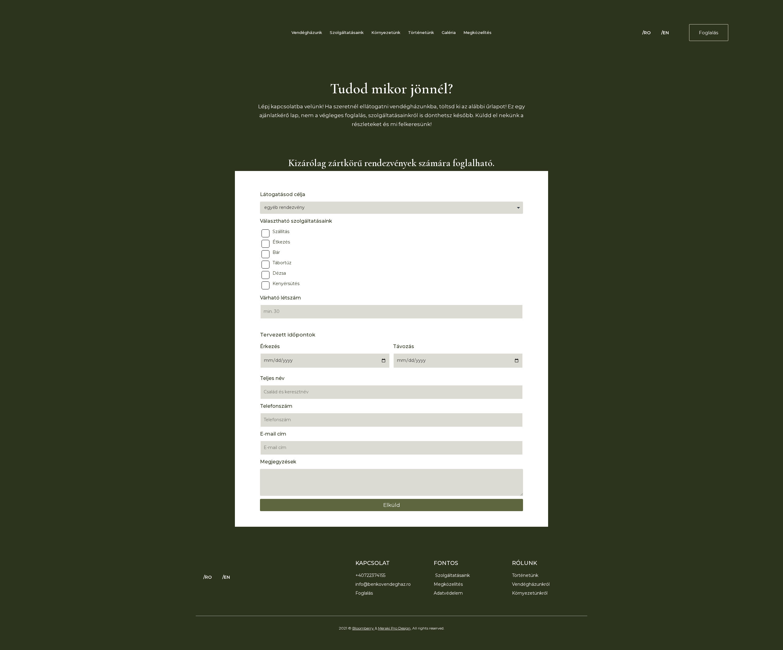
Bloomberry (363, 628)
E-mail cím (273, 434)
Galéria (449, 32)
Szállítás (281, 231)
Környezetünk (385, 32)
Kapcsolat (372, 563)
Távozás (403, 346)
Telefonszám (276, 406)
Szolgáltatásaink (347, 32)
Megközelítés (477, 32)
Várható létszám (280, 298)
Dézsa (279, 273)
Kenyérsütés (286, 283)
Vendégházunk (306, 32)
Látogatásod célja (282, 194)
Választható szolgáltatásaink (296, 221)
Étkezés (281, 242)
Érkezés (270, 346)
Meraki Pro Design (394, 628)
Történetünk (421, 32)
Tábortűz (282, 263)
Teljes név (272, 378)
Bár (276, 252)
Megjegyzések (278, 462)
